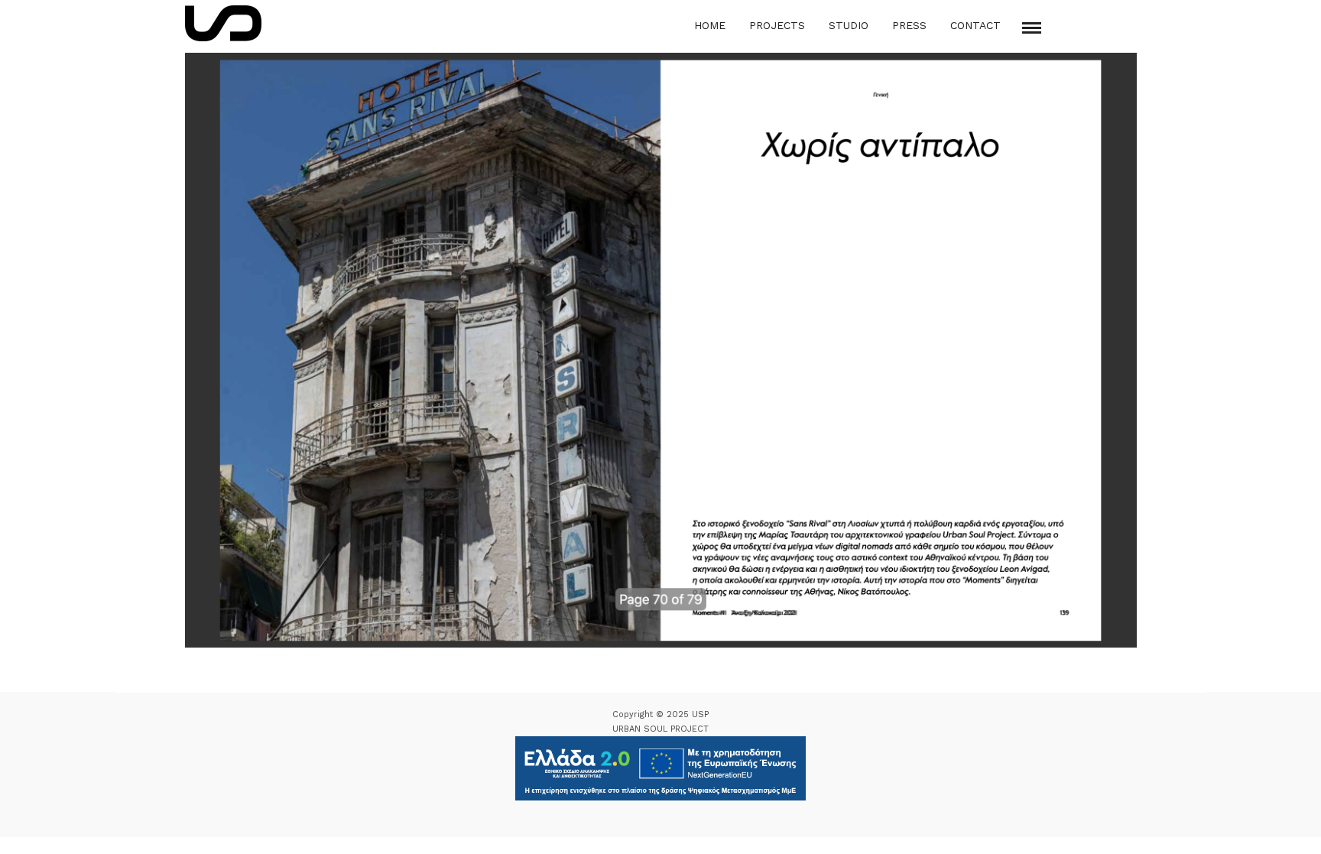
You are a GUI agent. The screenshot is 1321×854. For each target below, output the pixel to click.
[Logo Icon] (223, 23)
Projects (777, 25)
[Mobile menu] (1031, 28)
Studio (848, 25)
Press (909, 25)
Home (709, 25)
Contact (975, 25)
